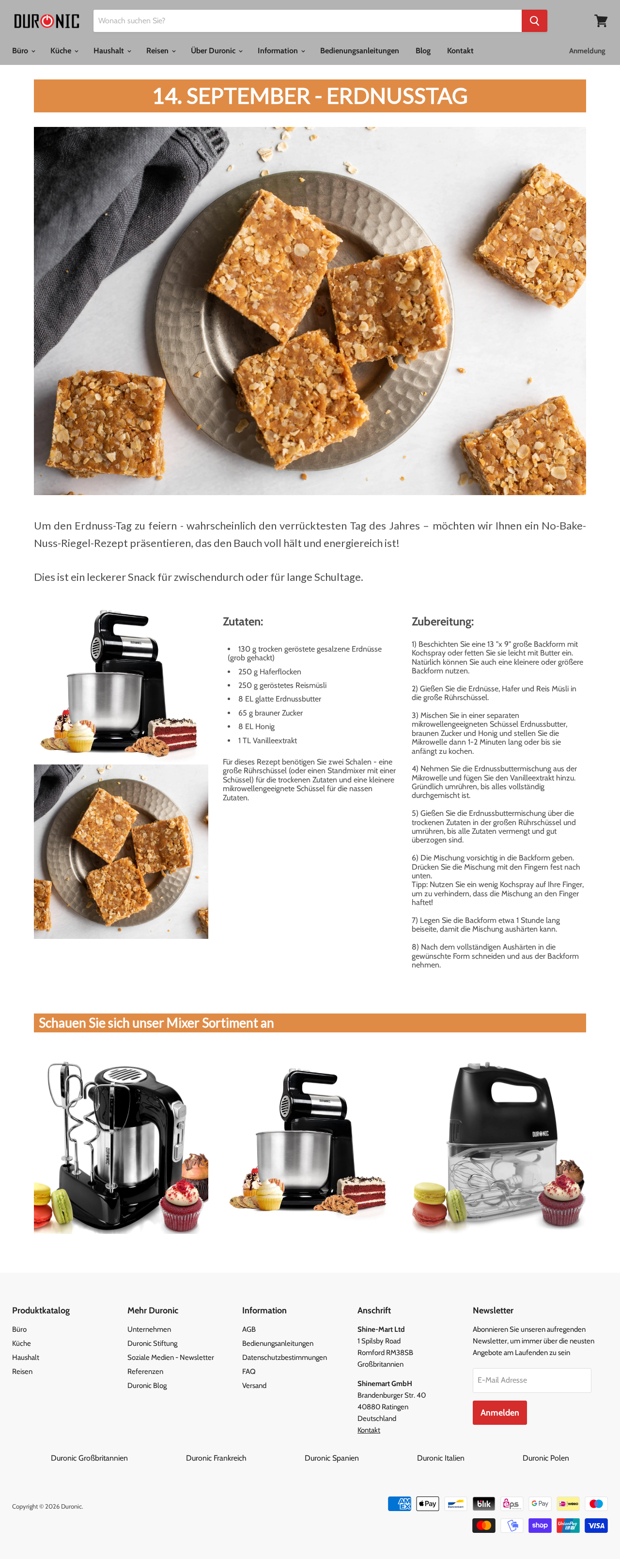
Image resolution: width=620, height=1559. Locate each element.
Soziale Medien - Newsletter (170, 1357)
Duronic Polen (546, 1458)
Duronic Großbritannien (117, 1458)
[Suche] (534, 21)
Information (279, 50)
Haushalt (109, 50)
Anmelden (499, 1412)
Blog (423, 50)
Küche (61, 50)
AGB (249, 1329)
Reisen (158, 50)
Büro (21, 50)
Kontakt (460, 50)
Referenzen (145, 1371)
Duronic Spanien (360, 1458)
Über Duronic (214, 50)
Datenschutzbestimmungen (284, 1357)
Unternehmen (149, 1329)
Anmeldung (587, 51)
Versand (254, 1385)
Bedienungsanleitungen (359, 50)
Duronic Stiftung (152, 1343)
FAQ (249, 1371)
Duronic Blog (147, 1385)
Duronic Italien (469, 1458)
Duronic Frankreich (244, 1458)
